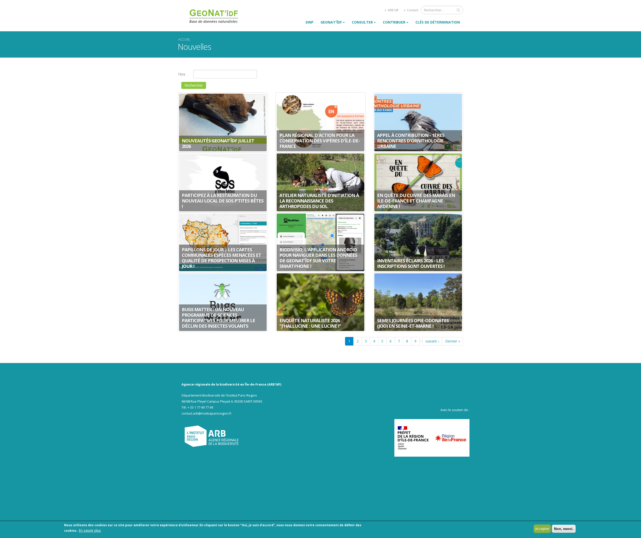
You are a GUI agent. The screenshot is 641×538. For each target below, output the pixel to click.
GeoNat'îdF (331, 22)
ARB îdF (393, 10)
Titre (181, 74)
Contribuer (394, 22)
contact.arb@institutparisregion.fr (207, 413)
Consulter (362, 22)
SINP (309, 22)
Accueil (184, 39)
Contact (412, 10)
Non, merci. (563, 529)
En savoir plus (90, 530)
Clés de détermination (437, 22)
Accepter (542, 528)
